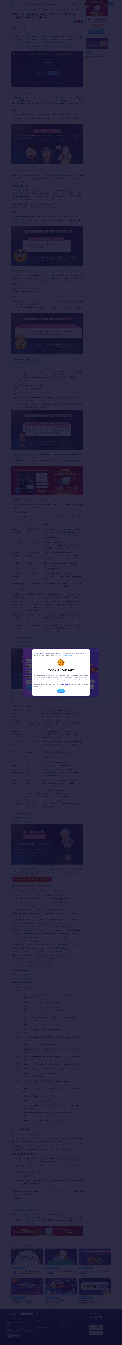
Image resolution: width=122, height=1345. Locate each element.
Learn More (64, 684)
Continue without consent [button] (65, 655)
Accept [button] (61, 691)
